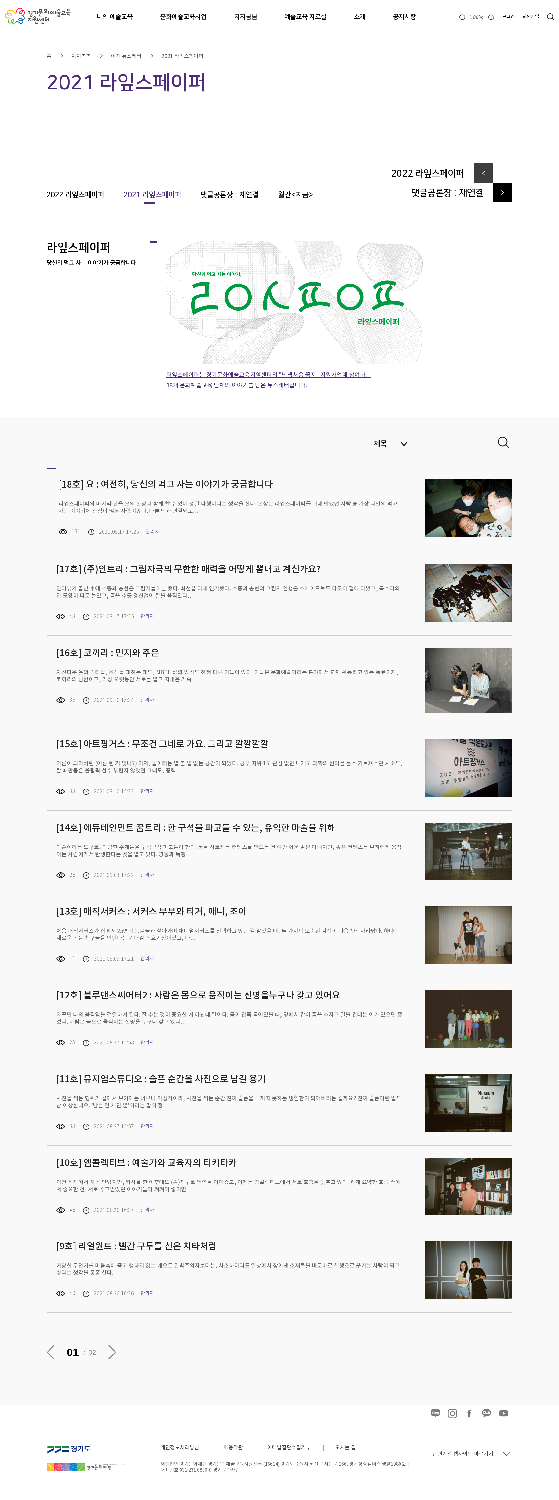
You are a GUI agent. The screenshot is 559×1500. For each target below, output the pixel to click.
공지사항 (404, 16)
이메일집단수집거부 (289, 1448)
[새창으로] (86, 1444)
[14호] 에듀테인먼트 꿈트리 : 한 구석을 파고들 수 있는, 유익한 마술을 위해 (195, 828)
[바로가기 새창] (435, 1417)
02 (92, 1352)
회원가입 (530, 16)
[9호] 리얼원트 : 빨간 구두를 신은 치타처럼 (137, 1246)
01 (73, 1352)
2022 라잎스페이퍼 (75, 195)
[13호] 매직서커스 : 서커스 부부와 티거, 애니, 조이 (151, 912)
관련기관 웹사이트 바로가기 (463, 1454)
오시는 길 (345, 1448)
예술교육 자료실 (305, 16)
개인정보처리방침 (179, 1448)
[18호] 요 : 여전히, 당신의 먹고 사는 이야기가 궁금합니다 (166, 485)
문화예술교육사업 (183, 16)
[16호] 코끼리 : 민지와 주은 (107, 653)
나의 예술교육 (114, 16)
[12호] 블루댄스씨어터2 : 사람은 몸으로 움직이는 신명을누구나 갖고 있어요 (198, 995)
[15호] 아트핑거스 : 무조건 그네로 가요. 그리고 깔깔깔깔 (162, 744)
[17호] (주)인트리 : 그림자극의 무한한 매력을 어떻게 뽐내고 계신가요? (188, 569)
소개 (360, 16)
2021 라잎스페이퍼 (182, 56)
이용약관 (233, 1448)
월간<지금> (295, 195)
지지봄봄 (245, 16)
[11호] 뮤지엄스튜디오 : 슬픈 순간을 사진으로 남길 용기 (161, 1079)
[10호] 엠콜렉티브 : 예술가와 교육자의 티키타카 (146, 1163)
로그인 (508, 16)
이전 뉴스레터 (126, 56)
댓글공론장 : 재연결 (230, 195)
